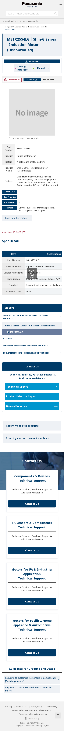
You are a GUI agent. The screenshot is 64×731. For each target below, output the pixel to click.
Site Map (9, 707)
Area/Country (33, 718)
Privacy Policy (36, 707)
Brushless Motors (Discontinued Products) (25, 345)
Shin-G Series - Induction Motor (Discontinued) (30, 325)
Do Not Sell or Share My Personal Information (31, 710)
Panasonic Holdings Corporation (33, 714)
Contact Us (32, 503)
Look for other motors (16, 218)
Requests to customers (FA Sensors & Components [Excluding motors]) (30, 679)
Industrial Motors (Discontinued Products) (26, 352)
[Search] (55, 13)
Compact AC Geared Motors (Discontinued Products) (25, 27)
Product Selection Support (22, 396)
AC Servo (7, 338)
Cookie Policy (51, 707)
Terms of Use (22, 707)
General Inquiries (16, 406)
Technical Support (17, 386)
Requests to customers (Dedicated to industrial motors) (28, 689)
